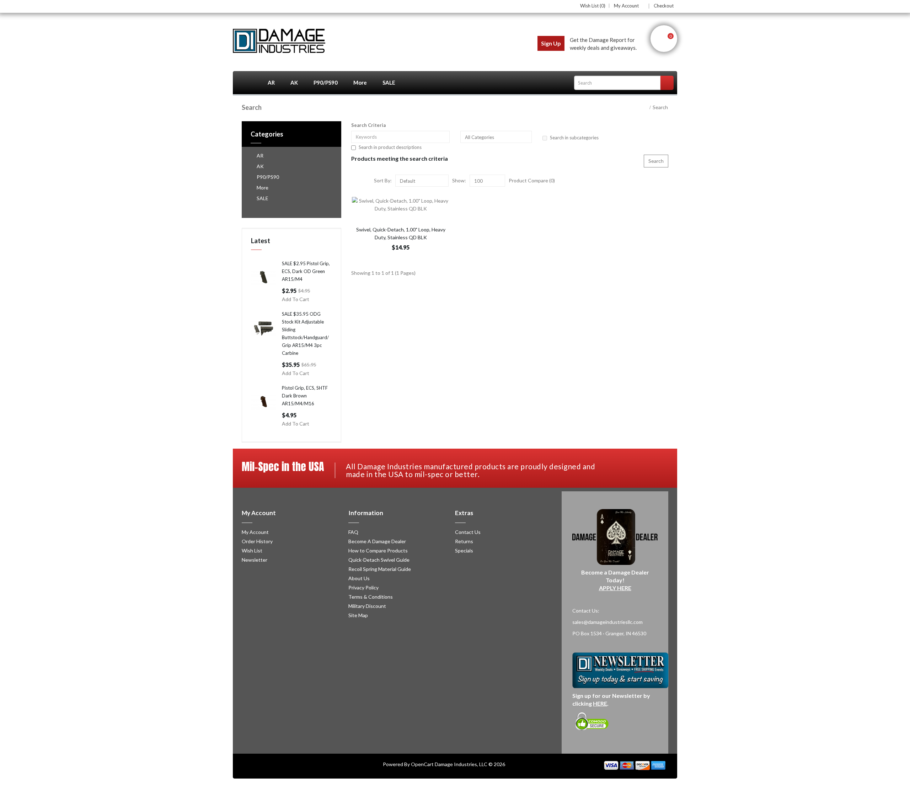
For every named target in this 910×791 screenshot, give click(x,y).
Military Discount (367, 606)
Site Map (358, 615)
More (360, 82)
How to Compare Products (378, 550)
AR (271, 82)
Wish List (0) (592, 6)
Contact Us (468, 532)
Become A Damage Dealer (377, 541)
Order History (257, 541)
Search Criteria (368, 125)
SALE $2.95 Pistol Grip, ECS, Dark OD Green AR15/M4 (306, 271)
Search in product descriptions (390, 147)
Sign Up (551, 43)
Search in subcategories (574, 137)
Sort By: (383, 180)
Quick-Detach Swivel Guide (379, 560)
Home (246, 82)
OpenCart (422, 764)
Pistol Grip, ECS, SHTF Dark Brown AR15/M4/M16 (305, 395)
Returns (464, 541)
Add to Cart (295, 299)
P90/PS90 (326, 82)
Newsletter (254, 560)
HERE (600, 703)
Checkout (664, 6)
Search (660, 107)
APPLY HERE (615, 587)
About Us (359, 578)
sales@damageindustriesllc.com (607, 622)
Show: (459, 180)
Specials (464, 550)
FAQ (353, 532)
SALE (388, 82)
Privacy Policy (363, 587)
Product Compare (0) (532, 180)
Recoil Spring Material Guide (379, 569)
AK (294, 82)
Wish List (252, 550)
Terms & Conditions (370, 597)
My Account (626, 6)
